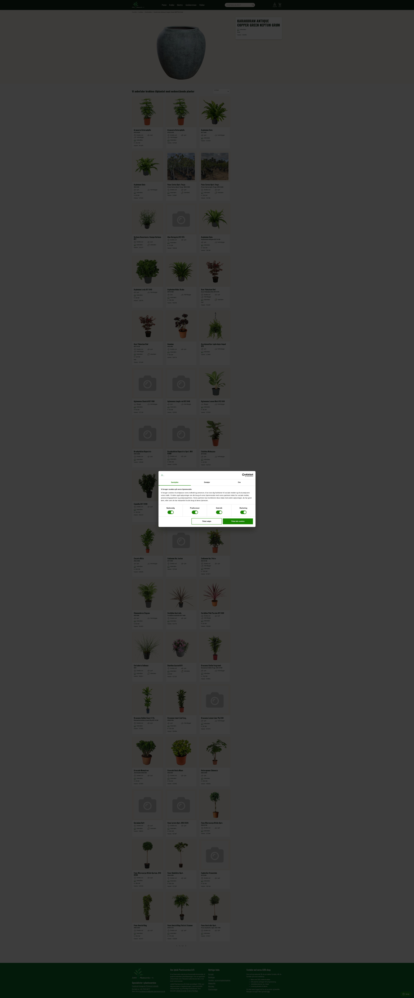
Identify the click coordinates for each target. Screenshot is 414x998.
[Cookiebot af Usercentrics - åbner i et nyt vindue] (243, 475)
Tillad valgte (206, 521)
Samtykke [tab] (174, 482)
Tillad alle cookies (238, 521)
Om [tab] (239, 482)
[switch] (195, 512)
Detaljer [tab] (207, 482)
